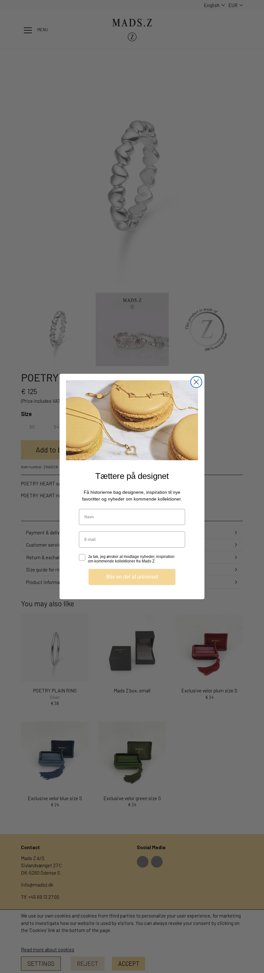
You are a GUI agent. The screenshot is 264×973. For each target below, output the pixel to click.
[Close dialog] (196, 382)
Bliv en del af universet (132, 577)
